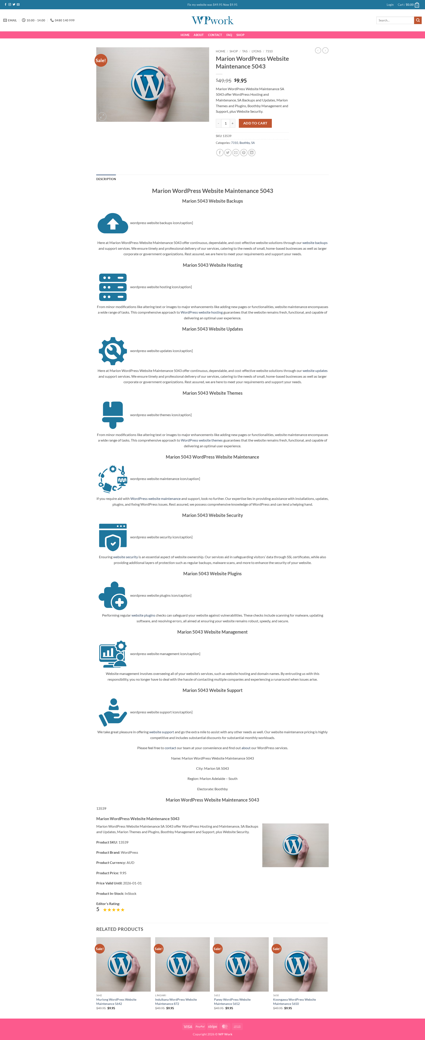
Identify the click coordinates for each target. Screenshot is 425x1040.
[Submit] (418, 20)
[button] (390, 5)
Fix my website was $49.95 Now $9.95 (212, 4)
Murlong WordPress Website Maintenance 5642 (116, 1002)
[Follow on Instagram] (9, 4)
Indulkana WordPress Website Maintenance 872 (176, 1002)
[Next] (327, 977)
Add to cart (255, 123)
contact (170, 748)
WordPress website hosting (202, 312)
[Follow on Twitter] (14, 4)
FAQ (229, 35)
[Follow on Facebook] (5, 4)
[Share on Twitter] (228, 152)
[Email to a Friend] (236, 152)
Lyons (256, 51)
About (199, 35)
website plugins (143, 615)
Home (185, 35)
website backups (315, 242)
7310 (269, 51)
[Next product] (318, 50)
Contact (215, 35)
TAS (244, 51)
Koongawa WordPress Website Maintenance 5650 (294, 1002)
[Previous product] (325, 50)
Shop (240, 35)
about (246, 748)
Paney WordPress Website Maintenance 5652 (232, 1002)
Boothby (245, 143)
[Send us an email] (18, 4)
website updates (315, 370)
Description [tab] (106, 179)
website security (125, 557)
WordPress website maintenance (155, 498)
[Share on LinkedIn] (251, 152)
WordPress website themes (202, 440)
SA (253, 143)
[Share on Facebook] (220, 152)
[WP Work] (212, 20)
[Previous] (96, 977)
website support (161, 732)
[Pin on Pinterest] (243, 152)
